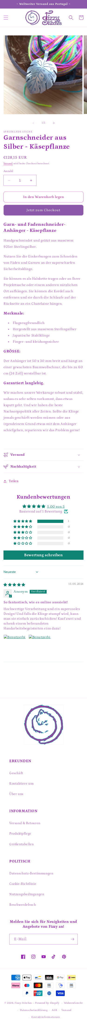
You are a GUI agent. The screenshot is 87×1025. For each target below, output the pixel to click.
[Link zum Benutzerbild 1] (14, 646)
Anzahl (8, 171)
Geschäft (16, 773)
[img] (14, 585)
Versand (8, 163)
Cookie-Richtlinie (22, 884)
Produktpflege (20, 834)
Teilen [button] (14, 481)
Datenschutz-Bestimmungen (31, 873)
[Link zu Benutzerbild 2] (40, 646)
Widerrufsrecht (73, 1003)
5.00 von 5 (55, 507)
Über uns (16, 794)
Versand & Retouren (24, 823)
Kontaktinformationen (45, 1017)
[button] (6, 18)
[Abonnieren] (72, 939)
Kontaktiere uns (21, 784)
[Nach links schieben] (33, 123)
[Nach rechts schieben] (54, 123)
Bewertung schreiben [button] (43, 555)
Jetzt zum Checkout (43, 210)
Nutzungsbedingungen (26, 894)
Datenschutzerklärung (34, 1010)
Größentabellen (21, 844)
